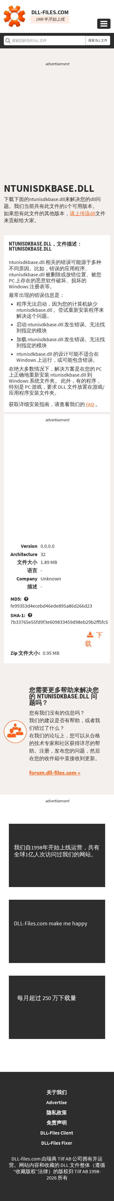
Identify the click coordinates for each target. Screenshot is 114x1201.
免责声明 (57, 1122)
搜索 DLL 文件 (97, 40)
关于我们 (57, 1092)
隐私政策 (57, 1112)
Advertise (56, 1102)
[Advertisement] (57, 124)
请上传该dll (82, 213)
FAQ (90, 404)
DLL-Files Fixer (56, 1142)
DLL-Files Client (56, 1132)
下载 (93, 639)
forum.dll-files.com (52, 772)
